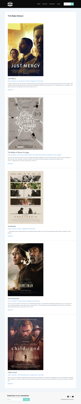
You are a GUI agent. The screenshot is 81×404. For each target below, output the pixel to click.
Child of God (12, 372)
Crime (19, 81)
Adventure (30, 154)
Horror (28, 375)
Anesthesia (12, 226)
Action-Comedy (23, 154)
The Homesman (13, 298)
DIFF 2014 (20, 375)
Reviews (45, 4)
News (38, 4)
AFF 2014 (19, 301)
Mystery (44, 154)
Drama (22, 81)
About (58, 4)
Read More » (10, 89)
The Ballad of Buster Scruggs (18, 152)
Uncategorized (33, 81)
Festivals (52, 4)
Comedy (36, 154)
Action (18, 154)
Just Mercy (12, 78)
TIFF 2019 (27, 81)
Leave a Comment (12, 81)
